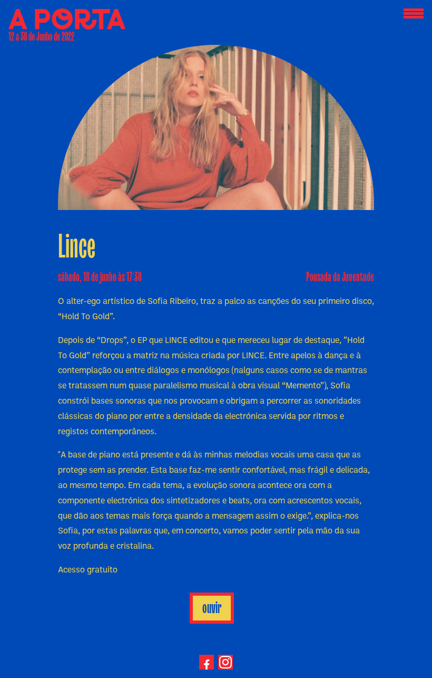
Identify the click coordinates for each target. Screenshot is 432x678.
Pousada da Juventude (340, 277)
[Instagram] (225, 662)
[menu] (414, 14)
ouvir (212, 608)
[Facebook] (206, 662)
